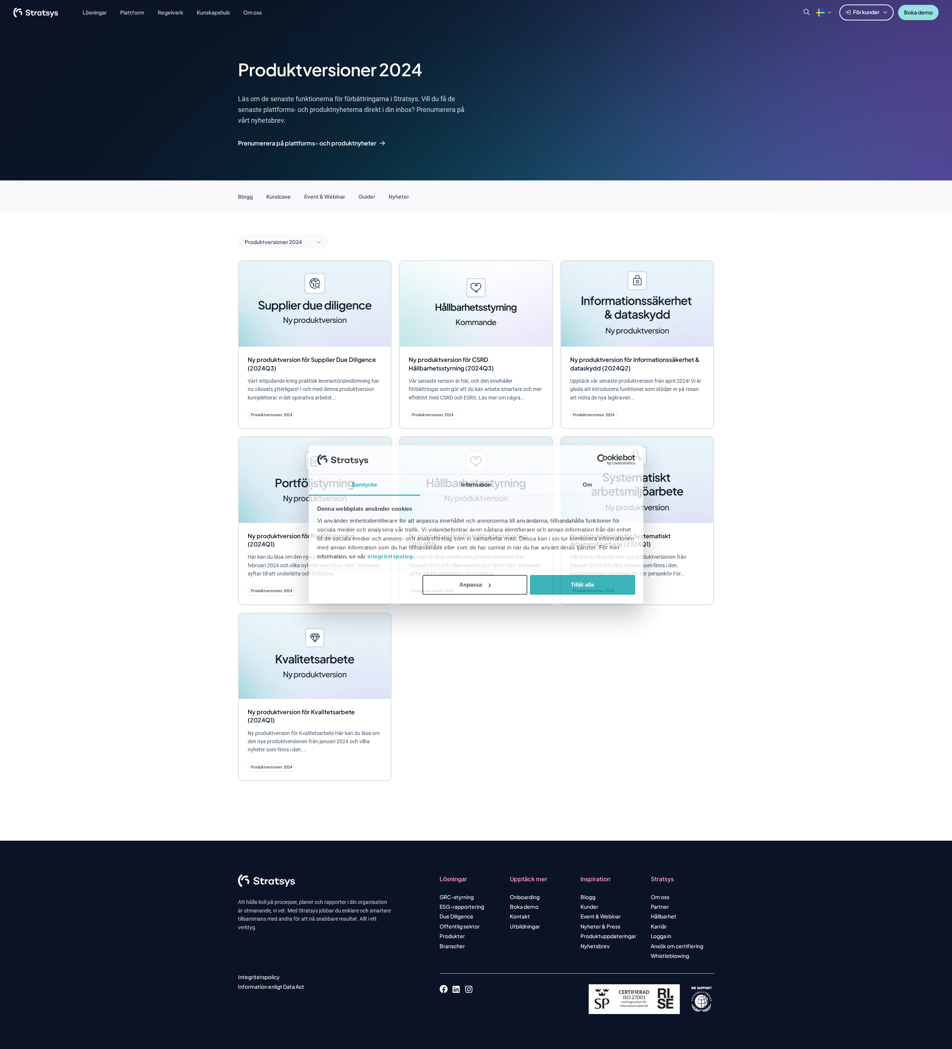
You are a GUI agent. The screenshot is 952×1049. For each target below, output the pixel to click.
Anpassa (470, 584)
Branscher (452, 946)
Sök (806, 12)
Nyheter (399, 196)
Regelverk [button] (170, 12)
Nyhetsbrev (595, 946)
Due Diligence (456, 916)
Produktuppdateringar (608, 936)
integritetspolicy (390, 556)
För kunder (866, 12)
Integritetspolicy (259, 976)
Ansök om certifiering (677, 946)
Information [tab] (476, 484)
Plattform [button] (132, 12)
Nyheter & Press (600, 926)
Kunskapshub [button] (213, 12)
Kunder (589, 906)
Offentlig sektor (460, 926)
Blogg (245, 196)
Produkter (452, 936)
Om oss (660, 897)
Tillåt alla (582, 584)
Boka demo (918, 12)
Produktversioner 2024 (274, 241)
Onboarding (525, 897)
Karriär (659, 926)
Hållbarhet (663, 916)
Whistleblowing (670, 955)
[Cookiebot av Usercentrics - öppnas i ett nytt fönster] (602, 459)
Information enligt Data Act (271, 986)
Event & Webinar (324, 196)
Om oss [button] (252, 12)
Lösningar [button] (95, 12)
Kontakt (520, 916)
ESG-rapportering (462, 906)
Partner (660, 906)
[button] (820, 12)
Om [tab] (587, 484)
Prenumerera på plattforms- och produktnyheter (307, 143)
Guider (366, 196)
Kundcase (278, 196)
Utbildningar (525, 926)
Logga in (661, 936)
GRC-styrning (457, 897)
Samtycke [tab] (364, 484)
